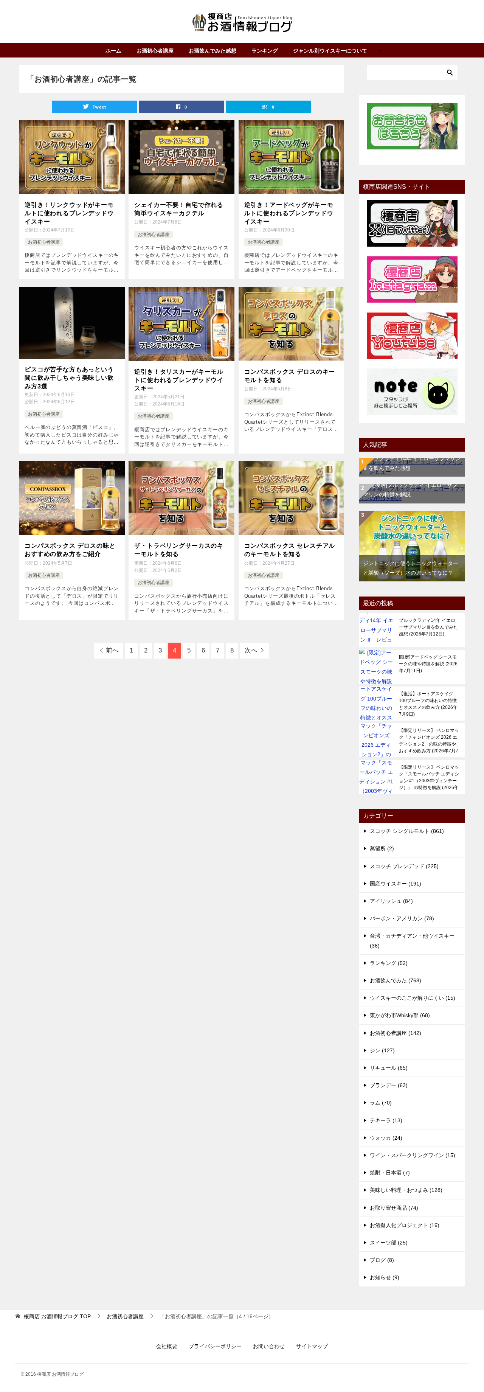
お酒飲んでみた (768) (395, 980)
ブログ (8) (382, 1260)
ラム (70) (381, 1103)
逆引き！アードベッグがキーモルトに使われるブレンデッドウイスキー (289, 213)
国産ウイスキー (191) (395, 884)
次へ (251, 650)
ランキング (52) (389, 963)
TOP (57, 1316)
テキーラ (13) (386, 1120)
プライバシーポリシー (215, 1346)
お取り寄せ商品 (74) (394, 1208)
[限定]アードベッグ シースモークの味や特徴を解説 (428, 663)
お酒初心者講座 (155, 51)
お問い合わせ (269, 1346)
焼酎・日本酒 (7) (390, 1173)
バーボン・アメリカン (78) (402, 918)
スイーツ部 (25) (389, 1243)
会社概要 (166, 1346)
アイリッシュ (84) (391, 901)
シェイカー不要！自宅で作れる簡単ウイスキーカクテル (178, 209)
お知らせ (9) (384, 1277)
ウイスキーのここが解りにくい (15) (412, 998)
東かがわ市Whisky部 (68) (400, 1015)
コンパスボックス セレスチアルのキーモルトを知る (289, 549)
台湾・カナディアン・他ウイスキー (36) (412, 940)
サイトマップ (312, 1346)
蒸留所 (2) (382, 848)
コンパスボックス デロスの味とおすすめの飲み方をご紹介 (70, 549)
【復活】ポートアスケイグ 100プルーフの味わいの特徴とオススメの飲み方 (428, 704)
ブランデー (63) (389, 1085)
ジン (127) (382, 1050)
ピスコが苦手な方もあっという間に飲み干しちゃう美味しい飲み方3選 (69, 378)
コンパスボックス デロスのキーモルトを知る (289, 375)
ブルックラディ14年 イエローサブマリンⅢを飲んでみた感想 (428, 627)
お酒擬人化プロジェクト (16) (404, 1225)
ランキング (264, 51)
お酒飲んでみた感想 (212, 51)
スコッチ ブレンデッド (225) (404, 866)
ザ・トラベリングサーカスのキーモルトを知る (178, 549)
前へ (112, 650)
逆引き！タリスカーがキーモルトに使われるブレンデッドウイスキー (178, 380)
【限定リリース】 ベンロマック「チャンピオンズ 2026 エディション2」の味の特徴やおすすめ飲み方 (429, 740)
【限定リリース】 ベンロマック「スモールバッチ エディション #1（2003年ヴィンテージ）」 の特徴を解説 (429, 777)
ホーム (113, 51)
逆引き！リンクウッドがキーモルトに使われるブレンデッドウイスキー (69, 213)
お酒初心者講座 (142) (395, 1033)
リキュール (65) (389, 1068)
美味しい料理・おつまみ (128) (406, 1190)
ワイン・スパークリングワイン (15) (412, 1155)
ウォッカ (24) (386, 1138)
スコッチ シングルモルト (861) (407, 831)
